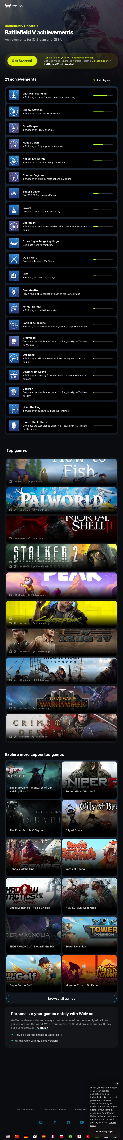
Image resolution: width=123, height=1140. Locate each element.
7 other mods (99, 60)
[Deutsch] (26, 1136)
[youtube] (82, 1122)
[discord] (40, 1123)
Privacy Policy (82, 1109)
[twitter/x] (54, 1123)
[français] (52, 1136)
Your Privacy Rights (104, 1131)
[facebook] (68, 1123)
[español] (43, 1136)
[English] (8, 1136)
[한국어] (35, 1136)
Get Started (22, 60)
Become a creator (26, 1109)
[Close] (117, 1084)
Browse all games (61, 998)
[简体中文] (17, 1136)
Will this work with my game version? (36, 1040)
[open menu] (117, 5)
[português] (70, 1136)
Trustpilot (41, 1027)
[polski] (61, 1136)
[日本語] (79, 1136)
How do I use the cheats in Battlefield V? (39, 1034)
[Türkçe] (88, 1136)
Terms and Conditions (55, 1109)
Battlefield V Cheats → (22, 26)
